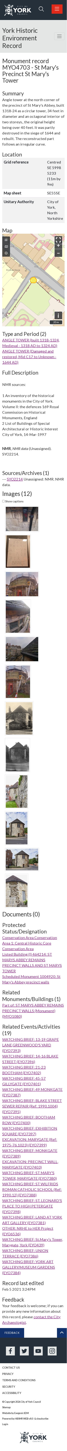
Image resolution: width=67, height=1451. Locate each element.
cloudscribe (42, 1418)
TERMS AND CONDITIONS (18, 1380)
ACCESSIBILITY (11, 1393)
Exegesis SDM (21, 1413)
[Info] (6, 253)
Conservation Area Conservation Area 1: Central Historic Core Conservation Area (29, 943)
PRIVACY (8, 1373)
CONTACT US (11, 1367)
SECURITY (8, 1386)
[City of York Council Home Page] (17, 10)
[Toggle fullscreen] (58, 240)
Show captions (14, 501)
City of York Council (31, 1401)
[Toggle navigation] (59, 36)
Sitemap (6, 1407)
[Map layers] (6, 240)
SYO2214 (15, 479)
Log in (5, 1424)
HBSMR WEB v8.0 (24, 1418)
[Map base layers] (6, 246)
